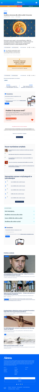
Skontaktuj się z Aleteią (11, 388)
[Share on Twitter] (31, 47)
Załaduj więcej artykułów (19, 170)
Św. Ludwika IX (23, 4)
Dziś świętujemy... (10, 211)
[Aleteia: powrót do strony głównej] (19, 2)
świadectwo (6, 256)
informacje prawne (19, 387)
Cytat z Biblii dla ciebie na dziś (13, 218)
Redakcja (12, 16)
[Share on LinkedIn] (29, 47)
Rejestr (8, 6)
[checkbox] (5, 234)
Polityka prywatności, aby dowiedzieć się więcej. (27, 234)
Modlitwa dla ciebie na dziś (13, 221)
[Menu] (7, 2)
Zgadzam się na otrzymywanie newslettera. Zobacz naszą (16, 101)
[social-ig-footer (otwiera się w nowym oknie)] (22, 384)
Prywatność (17, 388)
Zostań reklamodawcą (26, 387)
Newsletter (16, 369)
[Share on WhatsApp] (34, 47)
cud (5, 334)
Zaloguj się (25, 68)
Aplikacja (16, 370)
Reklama (16, 374)
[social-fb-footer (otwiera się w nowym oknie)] (18, 384)
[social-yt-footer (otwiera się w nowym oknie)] (16, 384)
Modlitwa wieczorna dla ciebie (13, 214)
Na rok (26, 369)
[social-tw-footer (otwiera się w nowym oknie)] (20, 384)
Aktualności (5, 369)
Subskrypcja (16, 371)
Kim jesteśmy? (14, 387)
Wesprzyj (19, 6)
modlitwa (5, 80)
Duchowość (5, 10)
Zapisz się (7, 103)
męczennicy (6, 299)
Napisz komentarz (19, 137)
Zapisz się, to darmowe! (19, 66)
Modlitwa (30, 6)
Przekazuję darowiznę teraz (10, 118)
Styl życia (5, 370)
